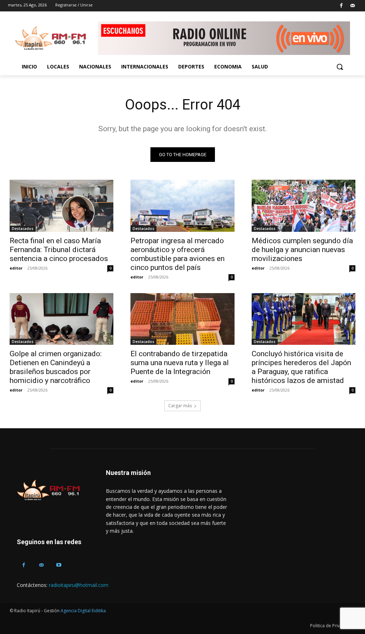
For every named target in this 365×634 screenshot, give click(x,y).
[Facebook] (341, 6)
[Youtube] (59, 565)
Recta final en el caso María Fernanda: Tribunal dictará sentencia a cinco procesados (59, 249)
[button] (339, 66)
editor (16, 268)
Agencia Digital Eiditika (83, 611)
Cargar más (180, 406)
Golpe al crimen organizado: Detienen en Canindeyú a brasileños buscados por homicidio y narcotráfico (56, 367)
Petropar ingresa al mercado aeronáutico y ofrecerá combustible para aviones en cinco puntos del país (177, 254)
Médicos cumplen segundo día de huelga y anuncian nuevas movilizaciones (302, 249)
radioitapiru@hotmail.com (78, 585)
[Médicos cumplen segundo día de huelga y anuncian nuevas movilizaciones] (303, 206)
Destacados (23, 228)
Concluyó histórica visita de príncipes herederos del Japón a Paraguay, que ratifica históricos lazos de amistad (301, 367)
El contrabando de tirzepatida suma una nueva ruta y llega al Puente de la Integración (179, 362)
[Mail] (352, 6)
